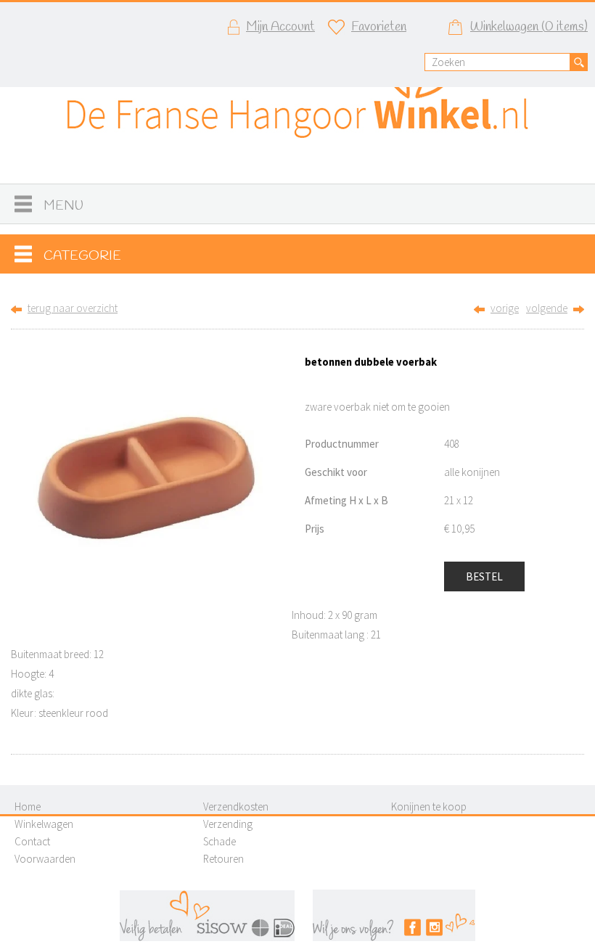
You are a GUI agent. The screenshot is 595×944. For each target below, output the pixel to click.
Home (28, 806)
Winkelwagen (44, 824)
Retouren (223, 859)
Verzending (228, 824)
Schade (219, 841)
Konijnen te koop (429, 806)
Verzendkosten (235, 806)
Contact (32, 841)
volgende (546, 308)
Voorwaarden (45, 859)
